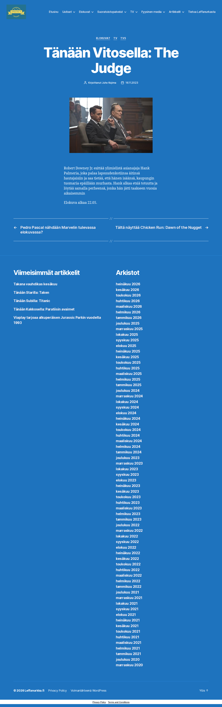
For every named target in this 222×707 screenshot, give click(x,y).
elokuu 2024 (126, 413)
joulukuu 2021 (127, 592)
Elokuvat (84, 11)
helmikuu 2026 (128, 312)
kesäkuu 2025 (127, 357)
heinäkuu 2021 (128, 620)
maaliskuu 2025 (129, 374)
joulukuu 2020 (128, 659)
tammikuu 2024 (129, 452)
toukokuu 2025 (128, 362)
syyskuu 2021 (127, 609)
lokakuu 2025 (127, 335)
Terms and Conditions (119, 702)
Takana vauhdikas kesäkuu (35, 284)
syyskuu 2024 (127, 407)
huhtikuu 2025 (128, 368)
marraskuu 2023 (129, 463)
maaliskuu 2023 (129, 508)
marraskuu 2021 (129, 598)
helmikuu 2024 (128, 447)
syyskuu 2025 (127, 340)
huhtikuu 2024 (128, 435)
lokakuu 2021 (127, 603)
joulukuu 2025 (127, 323)
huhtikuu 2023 (128, 503)
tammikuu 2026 (129, 318)
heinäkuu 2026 (128, 284)
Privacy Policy (57, 690)
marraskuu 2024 (129, 396)
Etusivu (53, 11)
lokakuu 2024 (127, 402)
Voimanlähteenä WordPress (89, 690)
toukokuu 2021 (128, 631)
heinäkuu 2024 (128, 419)
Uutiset (67, 11)
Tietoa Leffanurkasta (201, 11)
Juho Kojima (109, 82)
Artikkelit (175, 11)
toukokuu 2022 (128, 564)
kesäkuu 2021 (127, 626)
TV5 (123, 38)
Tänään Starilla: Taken (31, 292)
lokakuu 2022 (127, 536)
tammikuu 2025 (128, 385)
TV (132, 11)
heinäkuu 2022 (128, 553)
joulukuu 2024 (128, 391)
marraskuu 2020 (129, 665)
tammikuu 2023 (128, 519)
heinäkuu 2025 (128, 351)
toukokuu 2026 (128, 295)
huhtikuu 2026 (128, 301)
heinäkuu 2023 (128, 486)
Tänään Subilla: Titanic (31, 301)
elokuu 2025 (126, 346)
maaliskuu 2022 (129, 575)
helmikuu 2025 (128, 379)
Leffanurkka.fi (34, 690)
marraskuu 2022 (129, 531)
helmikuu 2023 (128, 514)
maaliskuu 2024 (129, 441)
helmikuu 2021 (128, 648)
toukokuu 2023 (128, 497)
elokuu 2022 (126, 547)
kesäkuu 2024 (127, 424)
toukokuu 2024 (128, 430)
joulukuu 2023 (127, 458)
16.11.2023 (131, 82)
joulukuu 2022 (127, 525)
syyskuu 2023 (127, 475)
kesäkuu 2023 (127, 491)
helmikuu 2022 (128, 581)
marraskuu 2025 (129, 329)
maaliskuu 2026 (129, 306)
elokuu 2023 (126, 480)
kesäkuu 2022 (127, 559)
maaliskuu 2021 (128, 643)
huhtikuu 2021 (127, 637)
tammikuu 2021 (128, 654)
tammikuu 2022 (128, 587)
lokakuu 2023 (127, 469)
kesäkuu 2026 (127, 290)
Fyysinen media (151, 11)
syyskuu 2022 (127, 542)
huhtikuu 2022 (128, 570)
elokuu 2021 (126, 615)
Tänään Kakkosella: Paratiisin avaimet (43, 309)
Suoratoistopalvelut (110, 11)
